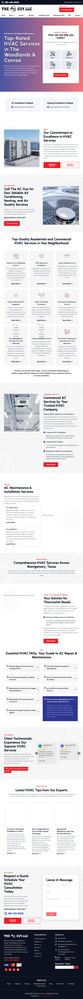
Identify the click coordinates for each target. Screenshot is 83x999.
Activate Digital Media (45, 996)
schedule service (52, 165)
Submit (51, 914)
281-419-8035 (12, 2)
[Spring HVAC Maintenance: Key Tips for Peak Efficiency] (66, 814)
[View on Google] (47, 746)
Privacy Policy (41, 986)
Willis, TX (36, 950)
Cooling (26, 984)
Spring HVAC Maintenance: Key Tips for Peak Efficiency (65, 831)
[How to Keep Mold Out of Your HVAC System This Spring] (41, 814)
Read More (15, 284)
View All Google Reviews (16, 770)
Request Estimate (70, 165)
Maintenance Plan (39, 984)
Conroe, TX (37, 944)
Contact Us (60, 984)
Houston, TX (38, 956)
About (9, 984)
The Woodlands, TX (40, 939)
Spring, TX (37, 947)
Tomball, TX (38, 953)
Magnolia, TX (38, 941)
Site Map (71, 984)
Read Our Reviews (68, 958)
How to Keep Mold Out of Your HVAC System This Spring (40, 831)
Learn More (50, 464)
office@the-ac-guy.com (65, 941)
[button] (36, 753)
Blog (50, 984)
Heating (17, 984)
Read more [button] (70, 757)
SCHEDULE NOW (66, 10)
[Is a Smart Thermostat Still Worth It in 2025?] (16, 814)
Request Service (61, 75)
